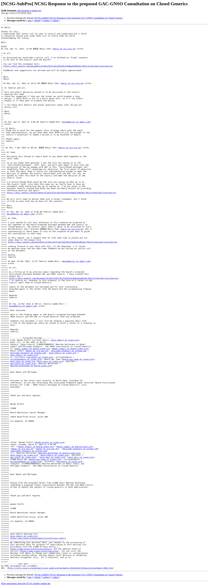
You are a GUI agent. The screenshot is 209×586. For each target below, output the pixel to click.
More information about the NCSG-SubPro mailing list (25, 583)
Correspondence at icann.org (25, 359)
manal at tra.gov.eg (37, 351)
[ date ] (30, 20)
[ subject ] (46, 20)
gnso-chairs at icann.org (64, 340)
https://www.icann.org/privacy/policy (30, 549)
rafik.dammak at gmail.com (29, 10)
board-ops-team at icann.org (78, 359)
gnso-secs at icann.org (22, 361)
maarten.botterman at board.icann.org (30, 366)
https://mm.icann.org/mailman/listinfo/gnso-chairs (38, 538)
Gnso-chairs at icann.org (24, 536)
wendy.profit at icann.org (49, 442)
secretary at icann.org (39, 357)
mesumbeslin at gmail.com (76, 122)
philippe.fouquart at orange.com (68, 351)
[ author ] (55, 20)
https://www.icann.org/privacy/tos (39, 551)
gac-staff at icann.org (22, 363)
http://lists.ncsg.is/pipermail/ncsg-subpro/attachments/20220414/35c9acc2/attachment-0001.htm (60, 568)
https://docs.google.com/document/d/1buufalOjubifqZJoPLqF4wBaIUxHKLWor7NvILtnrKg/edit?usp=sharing (58, 66)
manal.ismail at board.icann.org (32, 349)
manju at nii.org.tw (64, 49)
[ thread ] (37, 20)
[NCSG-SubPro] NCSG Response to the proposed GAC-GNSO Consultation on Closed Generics (78, 18)
